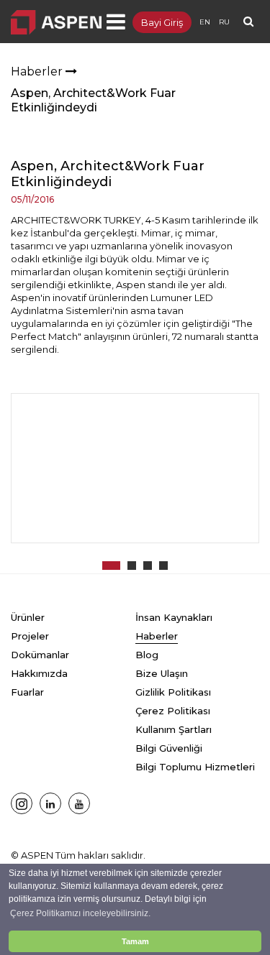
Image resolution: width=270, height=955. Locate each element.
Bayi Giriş (162, 22)
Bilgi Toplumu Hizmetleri (195, 766)
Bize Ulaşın (161, 673)
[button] (111, 565)
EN (204, 22)
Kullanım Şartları (173, 729)
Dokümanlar (40, 654)
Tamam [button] (135, 941)
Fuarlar (27, 692)
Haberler (38, 71)
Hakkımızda (39, 673)
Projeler (30, 636)
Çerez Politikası (172, 710)
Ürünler (28, 617)
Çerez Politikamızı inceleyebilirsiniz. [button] (80, 913)
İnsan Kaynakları (173, 617)
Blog (146, 654)
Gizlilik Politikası (173, 692)
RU (224, 22)
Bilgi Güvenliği (168, 748)
